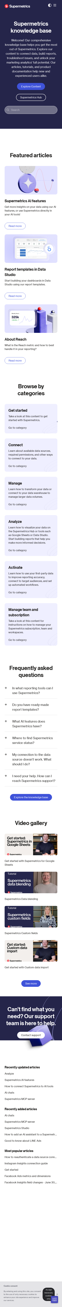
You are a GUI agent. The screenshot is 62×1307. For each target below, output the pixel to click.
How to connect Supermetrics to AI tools (29, 1086)
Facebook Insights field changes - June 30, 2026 (31, 1182)
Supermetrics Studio (17, 1127)
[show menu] (54, 5)
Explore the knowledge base (31, 797)
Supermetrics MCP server (20, 1098)
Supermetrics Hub (31, 97)
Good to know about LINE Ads (23, 1140)
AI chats (9, 1092)
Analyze (9, 1073)
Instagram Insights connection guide (26, 1163)
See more (31, 983)
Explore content (31, 86)
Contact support (31, 1035)
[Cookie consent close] (57, 1294)
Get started (11, 1169)
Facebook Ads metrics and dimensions (28, 1175)
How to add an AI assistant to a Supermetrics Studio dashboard (31, 1134)
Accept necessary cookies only (48, 1294)
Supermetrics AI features (19, 1079)
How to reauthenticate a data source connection (31, 1156)
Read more (15, 225)
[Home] (17, 5)
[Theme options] (49, 5)
